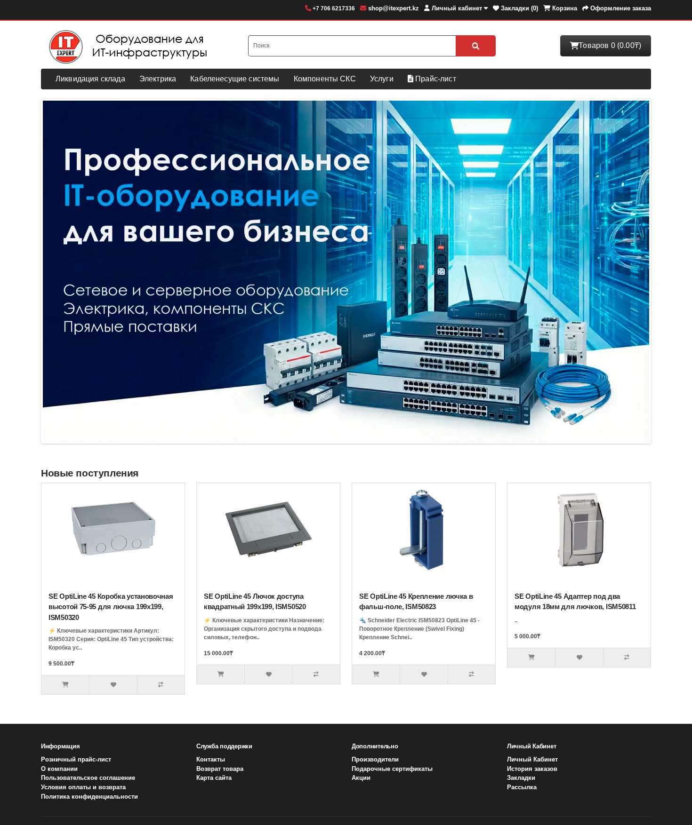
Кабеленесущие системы (234, 79)
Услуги (382, 79)
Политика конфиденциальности (89, 796)
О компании (59, 768)
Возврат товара (219, 768)
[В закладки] (113, 684)
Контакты (210, 759)
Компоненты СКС (325, 79)
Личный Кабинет (532, 759)
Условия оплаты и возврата (83, 787)
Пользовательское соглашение (88, 777)
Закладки (521, 777)
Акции (361, 777)
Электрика (157, 79)
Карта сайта (214, 777)
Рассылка (522, 787)
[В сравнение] (161, 684)
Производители (375, 759)
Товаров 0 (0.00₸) (610, 45)
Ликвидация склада (90, 79)
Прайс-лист (434, 79)
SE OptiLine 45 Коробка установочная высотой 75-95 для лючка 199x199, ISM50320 (110, 606)
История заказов (532, 768)
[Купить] (65, 684)
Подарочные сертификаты (392, 768)
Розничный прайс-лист (76, 759)
